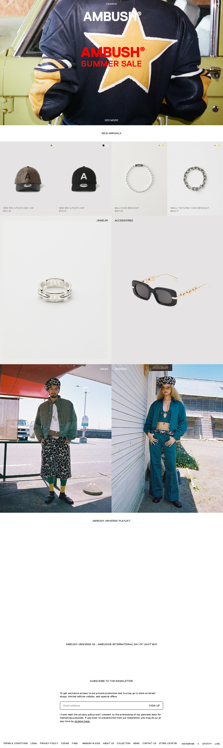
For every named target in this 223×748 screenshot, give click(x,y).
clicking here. (82, 721)
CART (216, 3)
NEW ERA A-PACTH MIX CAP (18, 208)
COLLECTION (123, 743)
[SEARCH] (111, 4)
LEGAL (33, 743)
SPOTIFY (207, 743)
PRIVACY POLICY (49, 743)
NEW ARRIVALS (111, 133)
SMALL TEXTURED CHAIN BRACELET (190, 208)
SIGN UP (154, 705)
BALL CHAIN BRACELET (127, 208)
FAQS (75, 743)
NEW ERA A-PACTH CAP (72, 208)
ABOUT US (108, 743)
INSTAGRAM (188, 743)
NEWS (136, 743)
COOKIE (65, 743)
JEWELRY (102, 220)
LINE (217, 743)
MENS (104, 369)
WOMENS (121, 369)
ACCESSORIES (124, 220)
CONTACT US (149, 743)
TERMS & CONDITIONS (15, 743)
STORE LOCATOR (168, 743)
